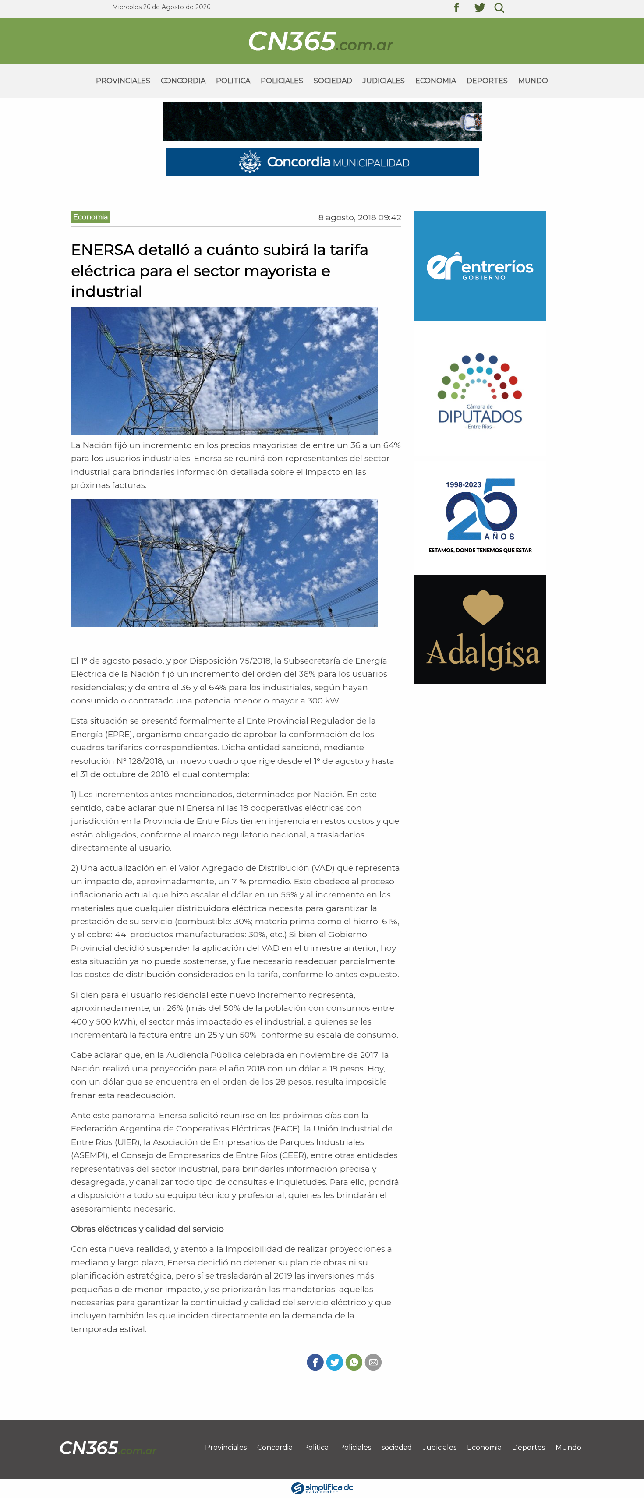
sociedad (333, 81)
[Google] (373, 1362)
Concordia (183, 81)
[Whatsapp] (353, 1362)
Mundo (533, 81)
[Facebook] (315, 1362)
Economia (435, 81)
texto (463, 9)
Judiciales (384, 81)
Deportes (487, 81)
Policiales (282, 81)
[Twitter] (334, 1362)
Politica (233, 81)
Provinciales (123, 81)
